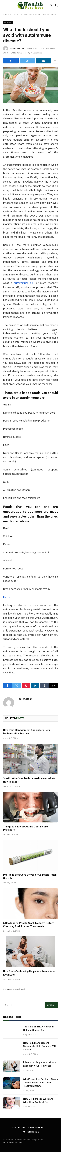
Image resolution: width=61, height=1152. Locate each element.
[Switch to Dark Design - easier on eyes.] (51, 5)
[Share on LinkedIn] (43, 60)
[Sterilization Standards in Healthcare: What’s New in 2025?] (30, 759)
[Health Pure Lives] (30, 5)
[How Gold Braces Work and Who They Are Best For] (11, 1103)
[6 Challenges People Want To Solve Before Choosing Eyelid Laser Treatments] (30, 903)
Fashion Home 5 (30, 1132)
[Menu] (5, 5)
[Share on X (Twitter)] (27, 60)
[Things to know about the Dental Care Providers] (30, 807)
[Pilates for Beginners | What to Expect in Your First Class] (11, 1066)
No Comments (19, 53)
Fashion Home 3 (37, 1127)
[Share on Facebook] (11, 60)
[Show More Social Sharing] (55, 60)
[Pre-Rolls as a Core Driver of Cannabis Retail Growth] (30, 855)
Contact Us (18, 1127)
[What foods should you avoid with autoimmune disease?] (30, 85)
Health (8, 23)
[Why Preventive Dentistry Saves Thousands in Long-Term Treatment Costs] (11, 1083)
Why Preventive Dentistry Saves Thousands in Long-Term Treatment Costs (40, 1082)
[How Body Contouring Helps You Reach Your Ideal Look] (30, 951)
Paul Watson (18, 48)
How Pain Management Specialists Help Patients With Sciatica (39, 1046)
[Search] (56, 5)
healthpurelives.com (13, 1142)
